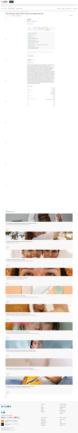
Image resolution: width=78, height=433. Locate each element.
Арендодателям (43, 422)
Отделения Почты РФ (31, 43)
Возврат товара (62, 410)
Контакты (42, 410)
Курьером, (29, 46)
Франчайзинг (68, 8)
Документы (61, 413)
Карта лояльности (11, 8)
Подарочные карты (19, 8)
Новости (42, 407)
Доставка (63, 8)
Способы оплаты (62, 407)
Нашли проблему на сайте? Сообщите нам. (7, 427)
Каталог (10, 11)
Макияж (14, 11)
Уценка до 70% (62, 425)
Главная (6, 11)
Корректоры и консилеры (24, 11)
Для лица (17, 11)
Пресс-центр (43, 423)
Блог (72, 8)
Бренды (5, 8)
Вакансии (75, 8)
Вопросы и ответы (63, 411)
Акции (2, 8)
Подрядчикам (43, 425)
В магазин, (29, 37)
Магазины (58, 8)
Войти (11, 1)
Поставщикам (43, 420)
